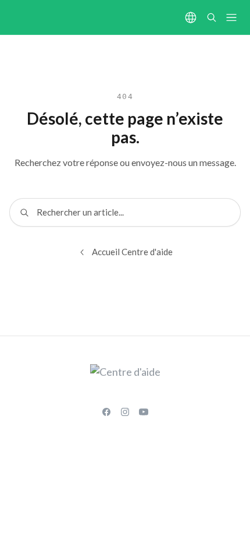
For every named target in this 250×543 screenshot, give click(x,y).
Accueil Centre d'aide (132, 251)
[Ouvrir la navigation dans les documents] (231, 17)
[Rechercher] (211, 17)
